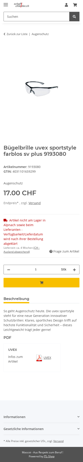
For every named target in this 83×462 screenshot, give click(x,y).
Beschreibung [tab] (16, 299)
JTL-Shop (49, 456)
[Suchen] (74, 16)
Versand (35, 203)
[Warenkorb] (75, 4)
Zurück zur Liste (17, 34)
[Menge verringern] (9, 269)
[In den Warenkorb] (7, 47)
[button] (66, 4)
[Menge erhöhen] (74, 269)
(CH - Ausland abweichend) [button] (22, 250)
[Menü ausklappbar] (6, 3)
